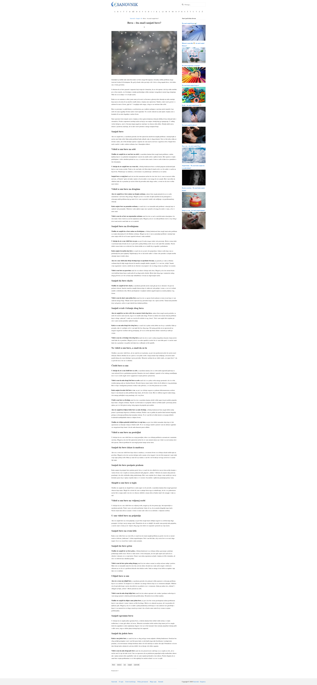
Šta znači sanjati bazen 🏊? (189, 23)
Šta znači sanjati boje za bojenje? (191, 65)
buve (113, 665)
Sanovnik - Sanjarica (199, 682)
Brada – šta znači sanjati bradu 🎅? (192, 105)
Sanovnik (132, 18)
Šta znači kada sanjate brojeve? (190, 85)
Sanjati (138, 18)
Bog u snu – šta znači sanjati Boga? (191, 146)
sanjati (130, 665)
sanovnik (136, 665)
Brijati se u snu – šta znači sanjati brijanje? (193, 210)
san (125, 665)
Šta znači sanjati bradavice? (189, 125)
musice (119, 665)
